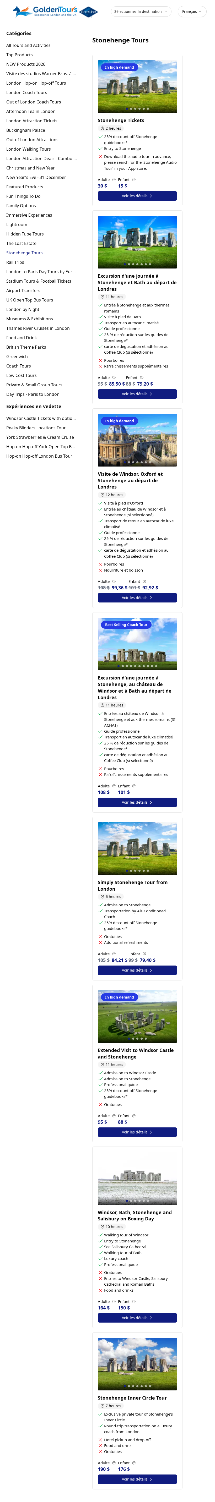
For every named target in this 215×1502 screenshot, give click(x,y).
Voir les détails (135, 195)
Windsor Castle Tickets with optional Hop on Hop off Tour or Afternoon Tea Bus (41, 418)
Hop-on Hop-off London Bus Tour (39, 456)
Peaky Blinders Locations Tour (36, 428)
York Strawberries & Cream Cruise (40, 437)
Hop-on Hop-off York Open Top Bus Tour (41, 446)
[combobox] (192, 11)
